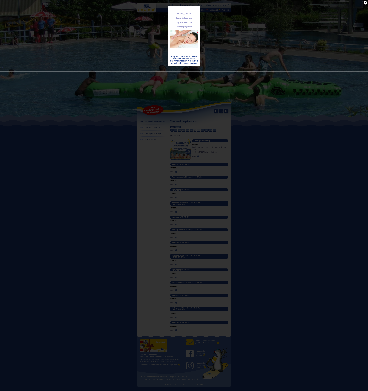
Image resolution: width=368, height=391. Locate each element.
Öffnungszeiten (184, 13)
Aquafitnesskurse (184, 22)
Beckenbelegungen (184, 18)
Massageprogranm (184, 27)
